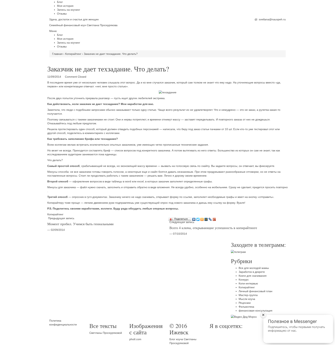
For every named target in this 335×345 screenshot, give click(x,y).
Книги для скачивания (253, 275)
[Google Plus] (214, 218)
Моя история (65, 5)
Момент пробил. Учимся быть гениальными (80, 223)
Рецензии (245, 302)
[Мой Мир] (206, 218)
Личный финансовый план (255, 291)
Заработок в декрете (252, 271)
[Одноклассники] (202, 218)
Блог (60, 1)
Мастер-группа (248, 295)
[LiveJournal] (210, 218)
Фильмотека (246, 306)
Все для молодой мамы (254, 267)
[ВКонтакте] (194, 218)
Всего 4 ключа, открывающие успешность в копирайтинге (213, 227)
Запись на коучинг (68, 9)
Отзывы (62, 13)
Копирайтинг (55, 214)
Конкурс (244, 279)
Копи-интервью (248, 283)
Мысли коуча (247, 298)
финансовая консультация (255, 310)
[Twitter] (198, 218)
